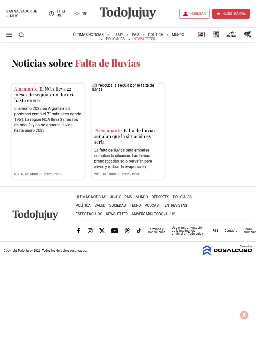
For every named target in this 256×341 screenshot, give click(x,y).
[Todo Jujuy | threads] (127, 230)
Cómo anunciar (250, 230)
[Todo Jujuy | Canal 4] (201, 36)
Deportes (160, 197)
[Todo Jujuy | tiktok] (139, 230)
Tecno (135, 205)
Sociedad (117, 205)
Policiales (115, 39)
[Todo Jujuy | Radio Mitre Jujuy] (231, 36)
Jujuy (117, 34)
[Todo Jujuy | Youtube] (114, 230)
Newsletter (144, 39)
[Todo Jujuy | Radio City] (216, 36)
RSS (215, 230)
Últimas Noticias (88, 34)
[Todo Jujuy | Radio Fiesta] (248, 36)
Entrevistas (176, 205)
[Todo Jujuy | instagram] (90, 230)
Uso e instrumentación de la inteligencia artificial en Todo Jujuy (188, 230)
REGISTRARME (234, 13)
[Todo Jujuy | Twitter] (102, 230)
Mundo (178, 34)
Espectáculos (89, 214)
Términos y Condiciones (157, 230)
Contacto (230, 230)
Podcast (153, 205)
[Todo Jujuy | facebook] (78, 230)
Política (155, 34)
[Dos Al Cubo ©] (227, 254)
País (136, 34)
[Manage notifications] (244, 315)
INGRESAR (198, 13)
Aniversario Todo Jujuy (153, 214)
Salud (100, 205)
